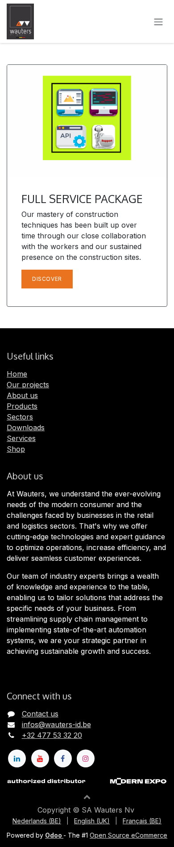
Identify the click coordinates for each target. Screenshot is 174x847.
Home (17, 373)
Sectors (20, 416)
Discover (47, 278)
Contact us (40, 713)
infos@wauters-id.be (56, 724)
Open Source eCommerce (128, 835)
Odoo (54, 835)
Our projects (28, 384)
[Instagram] (86, 758)
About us (22, 395)
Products (22, 406)
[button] (87, 796)
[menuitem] (36, 821)
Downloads (26, 427)
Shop (16, 449)
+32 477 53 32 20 (52, 735)
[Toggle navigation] (158, 21)
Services (21, 438)
